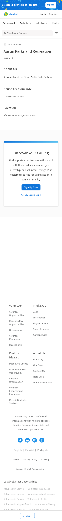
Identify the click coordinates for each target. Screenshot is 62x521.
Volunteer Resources (14, 337)
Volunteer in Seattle (14, 489)
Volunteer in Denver (14, 499)
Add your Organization (16, 380)
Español (29, 450)
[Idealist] (11, 14)
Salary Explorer (41, 329)
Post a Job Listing (18, 363)
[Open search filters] (56, 33)
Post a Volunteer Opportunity (17, 371)
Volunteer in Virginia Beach (17, 504)
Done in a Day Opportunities (16, 322)
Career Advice (40, 335)
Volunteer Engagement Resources (16, 391)
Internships (39, 317)
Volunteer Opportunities (16, 313)
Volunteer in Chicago (45, 504)
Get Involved (9, 23)
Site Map (45, 459)
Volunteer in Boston (14, 494)
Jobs (35, 312)
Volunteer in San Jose (39, 489)
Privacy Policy (30, 459)
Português (42, 450)
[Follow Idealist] (20, 440)
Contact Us (39, 371)
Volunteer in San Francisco (41, 494)
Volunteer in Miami (38, 509)
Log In (43, 14)
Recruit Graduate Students (18, 401)
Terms (16, 459)
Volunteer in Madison (14, 509)
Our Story (38, 359)
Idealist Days (15, 345)
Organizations (16, 330)
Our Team (38, 365)
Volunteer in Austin (37, 499)
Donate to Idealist (42, 382)
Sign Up (53, 14)
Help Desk (38, 376)
